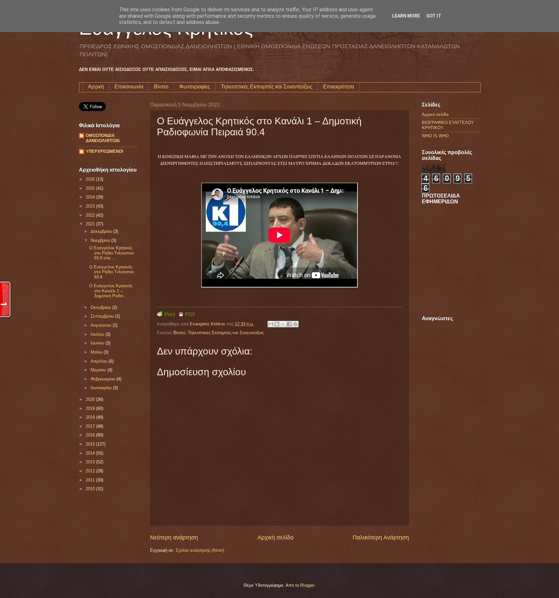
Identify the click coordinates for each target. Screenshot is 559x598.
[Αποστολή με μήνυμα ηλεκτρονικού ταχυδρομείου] (271, 324)
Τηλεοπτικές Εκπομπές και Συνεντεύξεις (266, 86)
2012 (91, 470)
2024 (91, 197)
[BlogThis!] (277, 324)
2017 (91, 426)
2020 (91, 399)
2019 (91, 408)
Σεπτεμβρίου (103, 316)
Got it (433, 15)
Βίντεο (161, 86)
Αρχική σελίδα (275, 537)
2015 (91, 444)
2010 (91, 488)
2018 (91, 417)
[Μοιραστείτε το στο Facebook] (289, 324)
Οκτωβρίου (101, 307)
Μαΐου (97, 352)
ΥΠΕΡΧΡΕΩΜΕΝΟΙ (104, 151)
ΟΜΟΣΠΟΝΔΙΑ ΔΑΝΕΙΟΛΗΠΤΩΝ (102, 138)
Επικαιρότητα (338, 86)
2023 (91, 206)
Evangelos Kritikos (208, 324)
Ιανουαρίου (102, 387)
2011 (91, 480)
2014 (91, 453)
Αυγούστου (102, 325)
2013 (91, 461)
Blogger (307, 585)
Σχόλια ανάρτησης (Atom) (200, 550)
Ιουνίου (98, 343)
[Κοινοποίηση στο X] (283, 324)
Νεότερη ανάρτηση (174, 537)
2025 (91, 188)
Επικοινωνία (129, 86)
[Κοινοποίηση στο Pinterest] (295, 324)
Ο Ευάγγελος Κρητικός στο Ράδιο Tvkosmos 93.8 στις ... (111, 252)
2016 (91, 435)
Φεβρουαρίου (103, 379)
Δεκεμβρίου (102, 231)
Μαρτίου (99, 369)
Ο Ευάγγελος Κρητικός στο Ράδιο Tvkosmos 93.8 (111, 272)
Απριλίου (100, 361)
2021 (91, 223)
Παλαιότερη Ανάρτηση (381, 537)
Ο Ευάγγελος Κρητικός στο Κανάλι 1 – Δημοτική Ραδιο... (110, 290)
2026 (91, 179)
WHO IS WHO (435, 135)
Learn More (406, 15)
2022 (91, 215)
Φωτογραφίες (194, 86)
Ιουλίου (98, 334)
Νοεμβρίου (101, 240)
